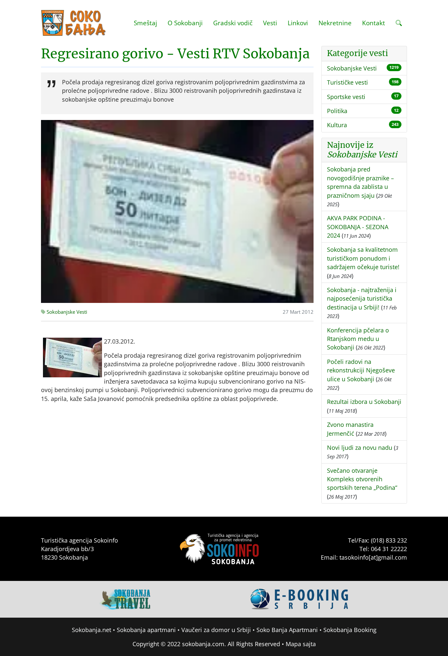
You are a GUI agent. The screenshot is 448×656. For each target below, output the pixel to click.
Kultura (337, 125)
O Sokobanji (185, 22)
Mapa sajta (301, 644)
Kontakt (373, 22)
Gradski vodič (233, 22)
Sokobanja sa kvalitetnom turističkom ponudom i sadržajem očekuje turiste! (363, 258)
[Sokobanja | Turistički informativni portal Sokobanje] (74, 23)
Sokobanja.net (91, 630)
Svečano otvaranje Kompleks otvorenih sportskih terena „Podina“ (362, 479)
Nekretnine (335, 22)
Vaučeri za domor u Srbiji (216, 630)
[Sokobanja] (125, 599)
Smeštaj (145, 22)
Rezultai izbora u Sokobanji (364, 402)
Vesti (270, 22)
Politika (337, 111)
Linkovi (298, 22)
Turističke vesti (347, 82)
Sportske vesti (346, 97)
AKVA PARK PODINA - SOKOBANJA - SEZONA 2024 (357, 226)
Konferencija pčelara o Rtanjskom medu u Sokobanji (358, 338)
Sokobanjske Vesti (66, 311)
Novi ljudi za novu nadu (359, 447)
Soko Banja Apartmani (287, 630)
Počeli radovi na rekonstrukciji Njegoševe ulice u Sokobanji (361, 370)
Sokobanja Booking (350, 630)
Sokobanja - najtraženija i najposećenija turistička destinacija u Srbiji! (362, 298)
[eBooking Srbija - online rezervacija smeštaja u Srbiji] (300, 599)
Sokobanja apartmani (146, 630)
